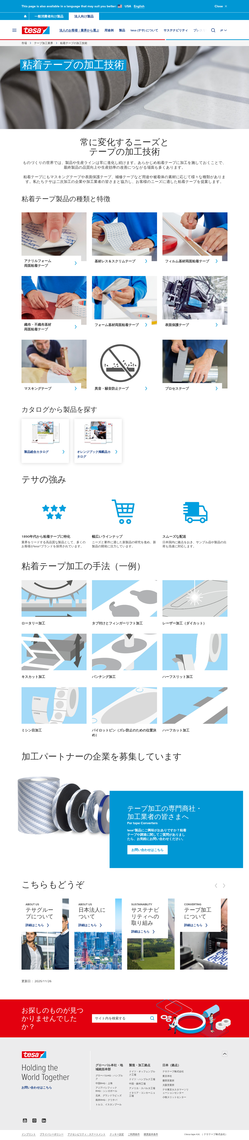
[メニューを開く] (14, 30)
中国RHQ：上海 (104, 1083)
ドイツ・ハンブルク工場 (142, 1079)
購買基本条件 (151, 1134)
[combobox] (121, 1018)
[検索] (213, 30)
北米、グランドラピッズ (109, 1095)
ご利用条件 (134, 1134)
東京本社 (167, 1076)
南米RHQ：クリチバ (106, 1100)
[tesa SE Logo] (36, 30)
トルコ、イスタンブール (109, 1104)
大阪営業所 (168, 1085)
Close (219, 6)
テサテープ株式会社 (173, 1071)
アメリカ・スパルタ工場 (142, 1088)
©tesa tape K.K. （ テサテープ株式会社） (205, 1134)
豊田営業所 (168, 1080)
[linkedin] (43, 1121)
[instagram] (34, 1121)
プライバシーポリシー (52, 1134)
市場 (24, 43)
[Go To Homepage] (25, 16)
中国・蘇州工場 (137, 1083)
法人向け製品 (84, 16)
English (139, 6)
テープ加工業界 (43, 43)
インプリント (29, 1134)
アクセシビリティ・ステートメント (87, 1134)
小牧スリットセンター (174, 1097)
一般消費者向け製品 (49, 16)
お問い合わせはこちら (147, 850)
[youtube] (25, 1121)
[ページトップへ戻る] (224, 1054)
